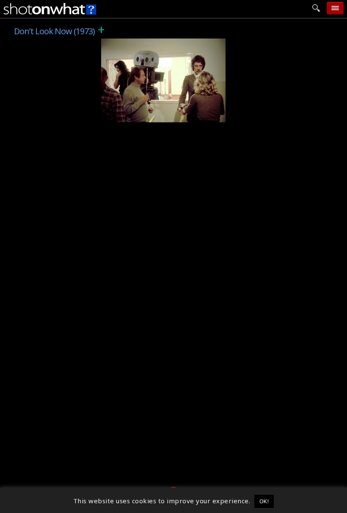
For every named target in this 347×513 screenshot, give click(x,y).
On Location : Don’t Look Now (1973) (165, 116)
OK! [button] (264, 501)
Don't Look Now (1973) (142, 43)
